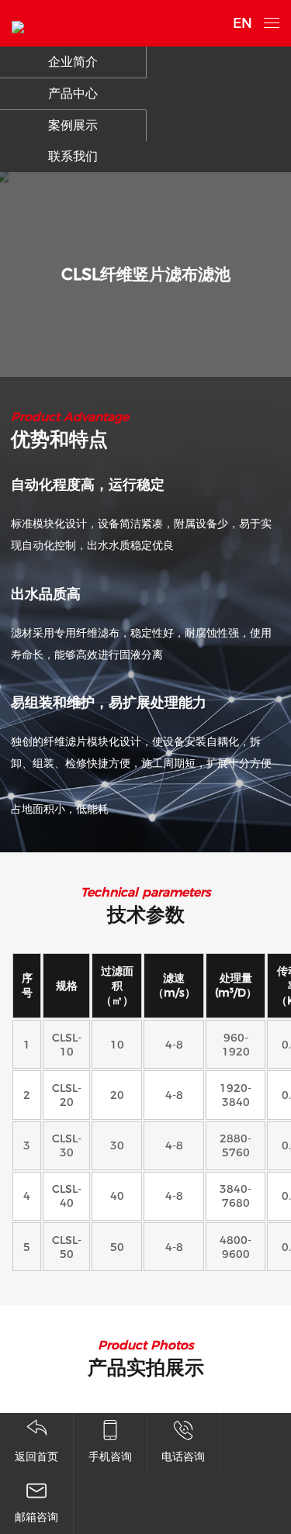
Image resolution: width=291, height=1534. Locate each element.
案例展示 (73, 125)
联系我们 (73, 156)
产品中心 (73, 93)
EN (242, 23)
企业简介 (73, 61)
